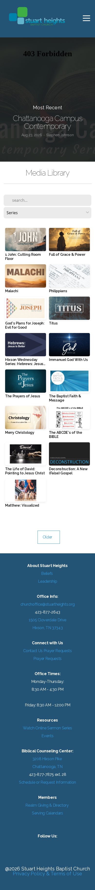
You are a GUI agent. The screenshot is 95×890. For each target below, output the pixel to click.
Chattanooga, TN (47, 766)
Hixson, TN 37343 (47, 627)
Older (49, 537)
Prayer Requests (47, 658)
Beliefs (47, 573)
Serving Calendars (47, 813)
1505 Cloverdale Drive (47, 620)
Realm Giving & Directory (46, 805)
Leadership (47, 581)
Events (47, 736)
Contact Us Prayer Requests (47, 650)
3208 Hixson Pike (47, 758)
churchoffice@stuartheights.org (47, 604)
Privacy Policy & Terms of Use (47, 874)
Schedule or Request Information (47, 782)
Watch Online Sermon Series (47, 728)
